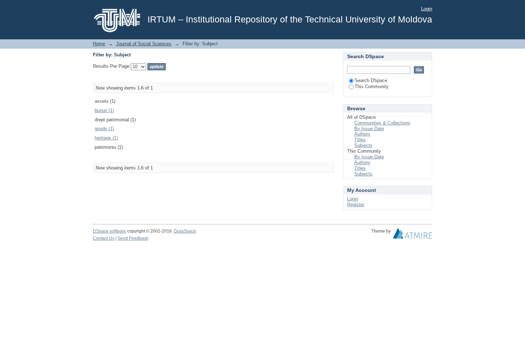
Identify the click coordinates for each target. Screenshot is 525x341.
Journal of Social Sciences (143, 43)
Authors (362, 134)
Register (355, 204)
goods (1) (104, 128)
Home (99, 43)
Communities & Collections (382, 123)
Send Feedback (133, 238)
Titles (360, 139)
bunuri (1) (104, 110)
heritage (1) (106, 138)
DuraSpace (185, 231)
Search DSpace (371, 80)
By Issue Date (369, 128)
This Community (372, 86)
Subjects (363, 145)
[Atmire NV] (412, 235)
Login (426, 8)
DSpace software (109, 231)
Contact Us (103, 238)
